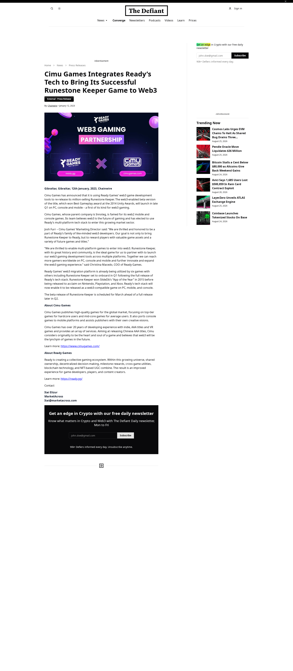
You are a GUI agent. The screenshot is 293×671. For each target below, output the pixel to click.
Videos (169, 20)
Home (47, 65)
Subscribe (125, 435)
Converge (119, 20)
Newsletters (137, 20)
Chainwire (52, 105)
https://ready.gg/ (71, 379)
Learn (181, 20)
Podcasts (155, 20)
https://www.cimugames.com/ (80, 346)
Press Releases (77, 65)
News (100, 20)
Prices (193, 20)
